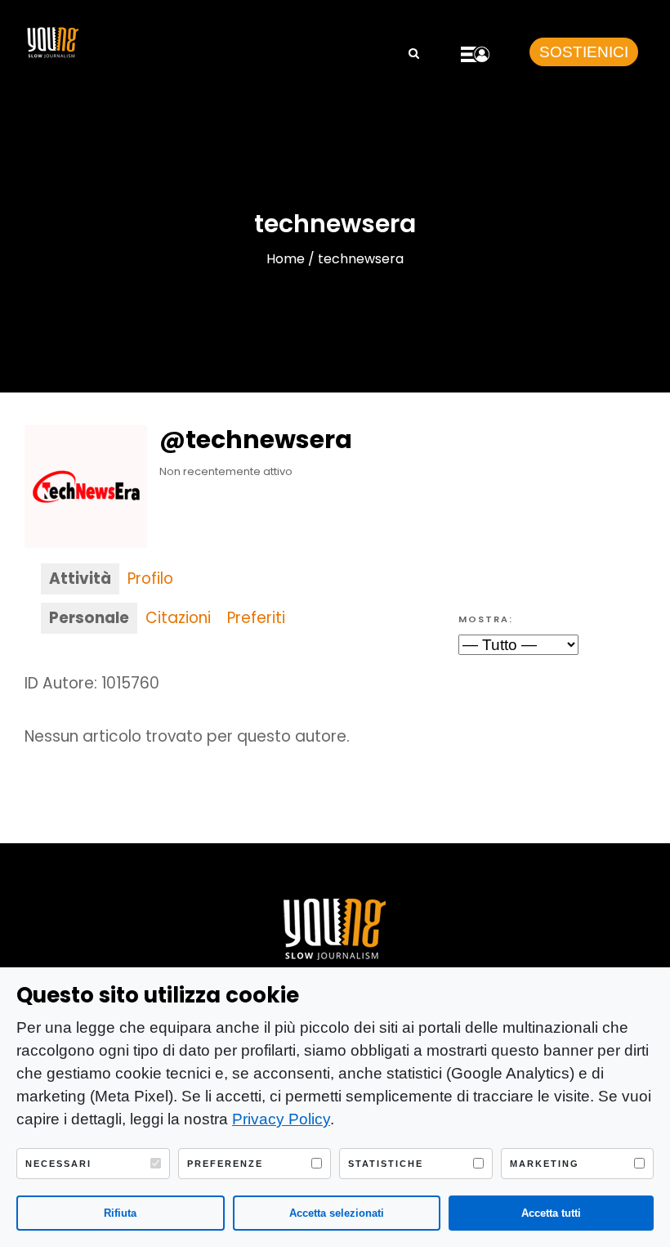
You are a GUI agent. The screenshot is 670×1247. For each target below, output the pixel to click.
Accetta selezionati (336, 1213)
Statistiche (385, 1164)
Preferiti (256, 618)
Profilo (150, 578)
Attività (80, 578)
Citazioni (178, 618)
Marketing (544, 1164)
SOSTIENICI (583, 52)
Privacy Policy (281, 1119)
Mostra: (485, 619)
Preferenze (225, 1164)
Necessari (58, 1164)
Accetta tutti (551, 1213)
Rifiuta (120, 1213)
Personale (89, 618)
